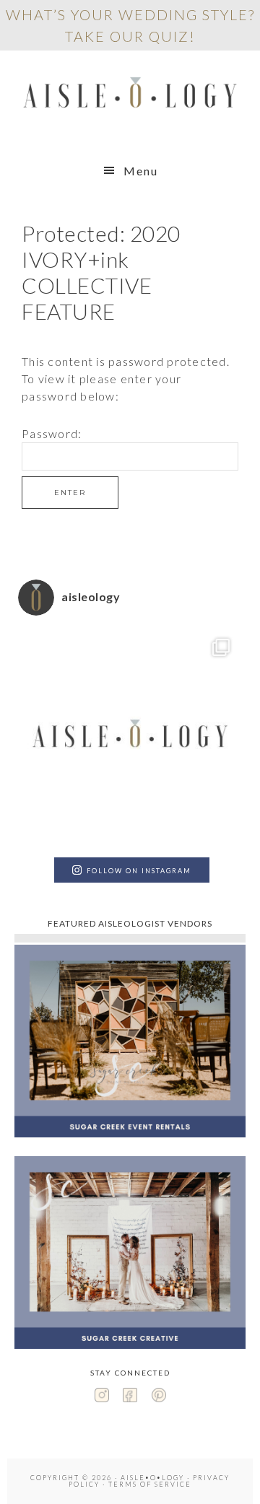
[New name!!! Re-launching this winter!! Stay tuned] (130, 738)
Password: (52, 433)
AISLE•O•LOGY (130, 96)
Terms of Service (149, 1484)
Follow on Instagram (139, 871)
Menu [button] (141, 171)
